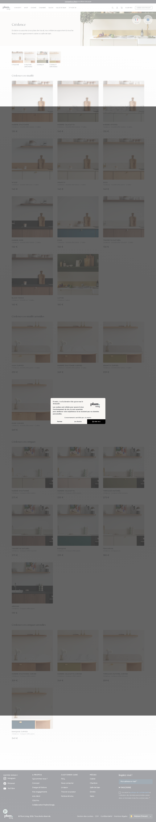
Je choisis (78, 421)
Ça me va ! (96, 421)
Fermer (59, 421)
